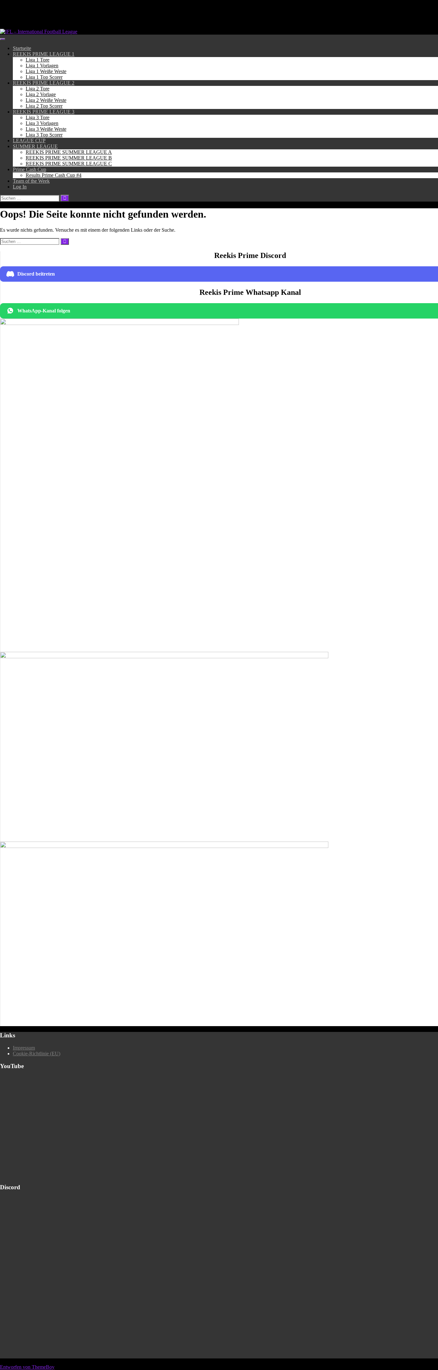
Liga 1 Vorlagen (42, 65)
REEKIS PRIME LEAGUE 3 (43, 111)
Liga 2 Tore (37, 88)
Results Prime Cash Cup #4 (53, 175)
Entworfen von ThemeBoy (27, 1367)
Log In (20, 186)
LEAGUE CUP (29, 140)
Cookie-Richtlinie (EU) (36, 1053)
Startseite (22, 48)
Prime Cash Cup (29, 169)
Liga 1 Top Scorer (44, 77)
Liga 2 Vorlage (41, 94)
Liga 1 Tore (37, 59)
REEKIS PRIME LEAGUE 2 (43, 83)
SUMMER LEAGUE (35, 146)
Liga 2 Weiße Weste (46, 100)
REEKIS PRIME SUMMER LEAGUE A (69, 152)
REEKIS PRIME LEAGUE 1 (43, 54)
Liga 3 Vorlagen (42, 123)
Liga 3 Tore (37, 117)
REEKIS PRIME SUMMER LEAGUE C (69, 163)
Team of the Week (31, 181)
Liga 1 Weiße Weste (46, 71)
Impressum (24, 1047)
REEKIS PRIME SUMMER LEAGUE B (69, 158)
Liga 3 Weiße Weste (46, 129)
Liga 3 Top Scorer (44, 134)
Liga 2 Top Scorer (44, 106)
